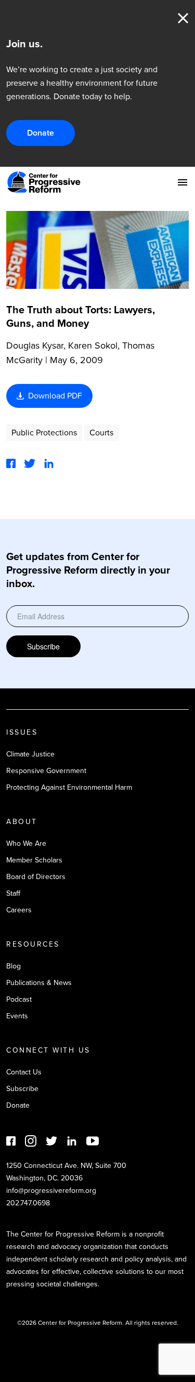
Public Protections (44, 432)
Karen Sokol (93, 345)
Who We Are (26, 843)
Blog (13, 966)
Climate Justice (30, 754)
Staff (13, 893)
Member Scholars (34, 860)
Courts (101, 432)
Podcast (19, 999)
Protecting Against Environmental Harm (69, 787)
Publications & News (39, 982)
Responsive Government (46, 770)
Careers (19, 910)
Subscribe (43, 646)
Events (17, 1016)
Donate (40, 133)
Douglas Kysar (34, 345)
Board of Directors (36, 876)
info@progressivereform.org (51, 1190)
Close (183, 18)
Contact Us (24, 1072)
